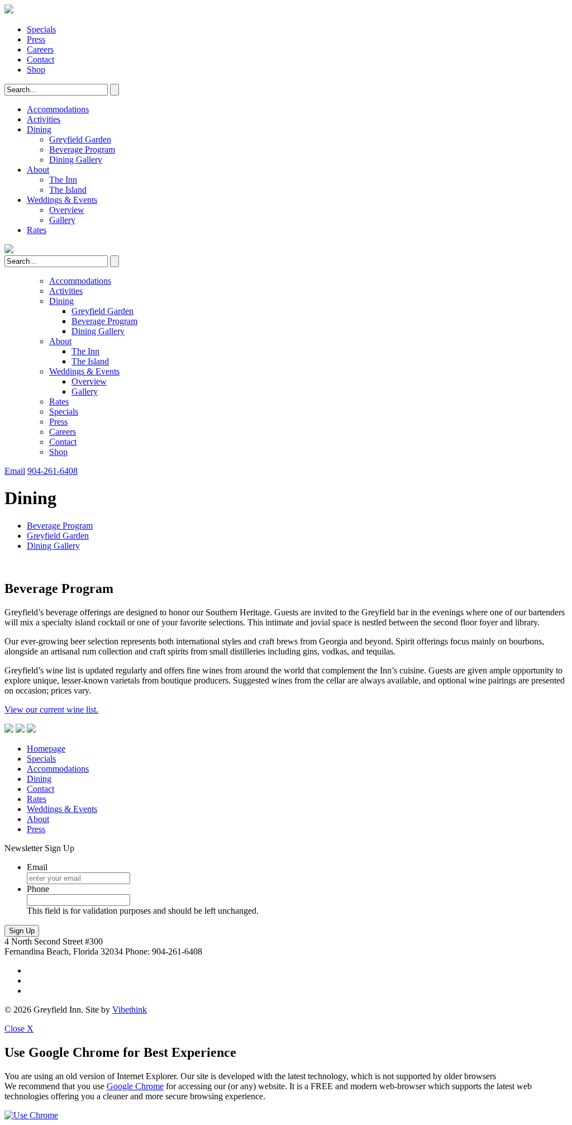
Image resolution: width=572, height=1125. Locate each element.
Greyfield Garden (80, 139)
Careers (40, 49)
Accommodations (58, 109)
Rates (36, 230)
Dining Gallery (75, 159)
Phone (38, 889)
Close (19, 1028)
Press (36, 39)
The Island (68, 189)
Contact (40, 59)
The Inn (63, 179)
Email (14, 471)
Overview (66, 210)
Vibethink (129, 1009)
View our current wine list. (51, 709)
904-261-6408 (52, 471)
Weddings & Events (62, 200)
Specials (41, 29)
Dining (39, 129)
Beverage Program (82, 149)
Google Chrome (135, 1086)
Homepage (46, 748)
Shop (36, 69)
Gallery (62, 220)
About (38, 169)
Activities (43, 119)
